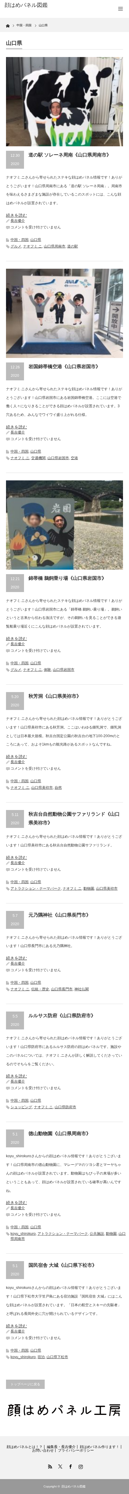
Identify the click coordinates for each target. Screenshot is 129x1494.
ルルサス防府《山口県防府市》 (62, 1015)
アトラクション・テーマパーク (35, 888)
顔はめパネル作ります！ (99, 1447)
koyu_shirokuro (23, 1234)
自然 (58, 788)
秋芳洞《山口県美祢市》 (54, 696)
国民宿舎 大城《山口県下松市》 (62, 1265)
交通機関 (38, 458)
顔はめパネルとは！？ (25, 1447)
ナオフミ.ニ (32, 246)
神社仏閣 (81, 989)
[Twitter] (59, 1465)
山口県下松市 (57, 1357)
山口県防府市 (65, 1107)
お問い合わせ (43, 1450)
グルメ (15, 246)
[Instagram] (79, 1465)
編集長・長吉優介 (61, 1447)
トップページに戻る (25, 1384)
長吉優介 (17, 221)
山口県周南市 (54, 246)
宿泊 (41, 1357)
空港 (74, 458)
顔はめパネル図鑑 (26, 5)
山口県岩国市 (58, 458)
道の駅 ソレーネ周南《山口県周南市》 (69, 154)
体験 (47, 670)
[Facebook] (69, 1465)
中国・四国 (19, 240)
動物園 (88, 888)
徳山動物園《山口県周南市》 (59, 1133)
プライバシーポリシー (76, 1450)
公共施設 (97, 1234)
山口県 (35, 240)
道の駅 (72, 246)
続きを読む (16, 215)
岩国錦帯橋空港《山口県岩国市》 (64, 366)
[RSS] (49, 1465)
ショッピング (21, 1107)
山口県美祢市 (42, 788)
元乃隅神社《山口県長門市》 (59, 914)
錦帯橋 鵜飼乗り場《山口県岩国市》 (67, 578)
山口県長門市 (62, 989)
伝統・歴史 (40, 989)
